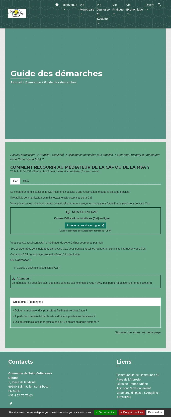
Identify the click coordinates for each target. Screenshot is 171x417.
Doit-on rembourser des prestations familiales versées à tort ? (51, 310)
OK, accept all (106, 412)
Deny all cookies (133, 412)
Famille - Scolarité (52, 155)
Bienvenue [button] (70, 5)
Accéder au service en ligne (85, 225)
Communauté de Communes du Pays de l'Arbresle (138, 377)
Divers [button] (150, 5)
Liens (124, 361)
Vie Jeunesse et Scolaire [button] (103, 11)
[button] (57, 5)
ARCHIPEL (124, 397)
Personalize (155, 412)
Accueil (16, 82)
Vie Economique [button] (134, 7)
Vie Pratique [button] (118, 7)
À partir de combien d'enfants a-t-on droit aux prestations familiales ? (55, 316)
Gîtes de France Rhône (132, 384)
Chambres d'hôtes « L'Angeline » (138, 392)
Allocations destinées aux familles (91, 155)
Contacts (20, 362)
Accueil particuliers (23, 155)
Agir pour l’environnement (134, 388)
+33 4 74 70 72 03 (20, 395)
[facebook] (12, 403)
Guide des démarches (60, 82)
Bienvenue (33, 82)
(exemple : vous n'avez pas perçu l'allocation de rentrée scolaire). (113, 282)
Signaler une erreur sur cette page (138, 332)
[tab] (15, 181)
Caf (50, 191)
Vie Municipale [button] (87, 7)
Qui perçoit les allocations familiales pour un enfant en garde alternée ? (57, 321)
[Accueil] (29, 14)
